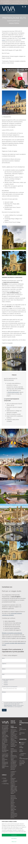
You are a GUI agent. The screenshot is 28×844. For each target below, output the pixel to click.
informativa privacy (8, 705)
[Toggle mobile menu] (25, 6)
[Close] (26, 821)
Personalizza (14, 838)
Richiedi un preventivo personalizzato (12, 633)
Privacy (4, 778)
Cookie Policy (6, 783)
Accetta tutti (14, 835)
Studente (6, 684)
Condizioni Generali (5, 781)
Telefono (4, 669)
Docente (6, 681)
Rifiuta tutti (14, 841)
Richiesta (4, 692)
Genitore (6, 682)
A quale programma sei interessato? (10, 686)
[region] (14, 832)
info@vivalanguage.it (13, 392)
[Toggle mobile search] (22, 6)
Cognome (4, 663)
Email (3, 674)
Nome (3, 658)
